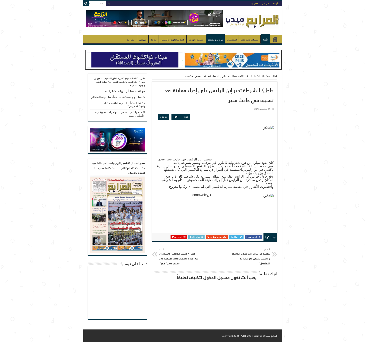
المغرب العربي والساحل (172, 39)
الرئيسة (276, 3)
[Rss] (108, 3)
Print (185, 117)
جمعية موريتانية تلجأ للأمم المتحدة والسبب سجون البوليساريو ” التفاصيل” (251, 256)
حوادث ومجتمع (215, 39)
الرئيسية (275, 39)
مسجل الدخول (216, 277)
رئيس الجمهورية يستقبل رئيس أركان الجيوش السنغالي (118, 97)
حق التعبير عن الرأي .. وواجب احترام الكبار (125, 91)
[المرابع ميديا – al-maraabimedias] (252, 20)
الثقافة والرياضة (196, 39)
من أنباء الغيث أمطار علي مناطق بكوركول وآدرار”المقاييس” (124, 105)
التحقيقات (232, 39)
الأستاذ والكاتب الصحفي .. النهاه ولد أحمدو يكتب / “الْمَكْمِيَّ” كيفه (120, 114)
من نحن (265, 3)
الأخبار (265, 39)
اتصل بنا (131, 39)
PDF (176, 117)
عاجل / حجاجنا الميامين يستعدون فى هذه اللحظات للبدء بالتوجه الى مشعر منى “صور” (178, 256)
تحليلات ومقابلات (249, 39)
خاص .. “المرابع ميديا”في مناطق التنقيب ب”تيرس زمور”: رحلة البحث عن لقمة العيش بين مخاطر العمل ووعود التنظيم (119, 82)
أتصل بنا (254, 3)
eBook (163, 117)
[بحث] (86, 3)
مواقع (154, 39)
